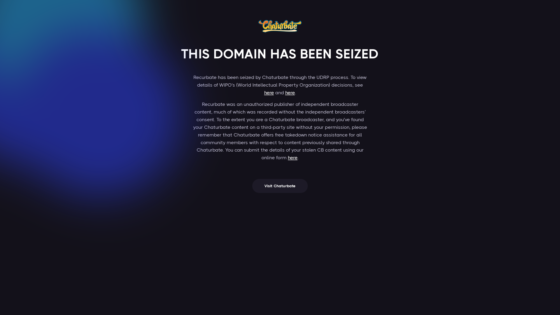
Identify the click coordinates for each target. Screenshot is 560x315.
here (269, 92)
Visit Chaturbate (280, 186)
